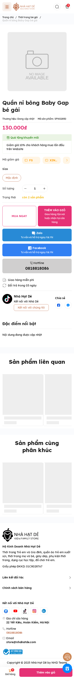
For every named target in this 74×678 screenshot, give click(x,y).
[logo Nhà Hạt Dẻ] (37, 535)
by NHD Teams (57, 662)
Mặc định (12, 178)
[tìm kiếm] (57, 6)
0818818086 (14, 632)
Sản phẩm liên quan (37, 361)
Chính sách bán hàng (17, 588)
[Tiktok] (24, 611)
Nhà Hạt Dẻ (39, 662)
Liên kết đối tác (13, 577)
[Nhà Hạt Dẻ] (24, 6)
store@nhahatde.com (21, 642)
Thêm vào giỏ (46, 672)
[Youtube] (15, 611)
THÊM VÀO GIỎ (54, 216)
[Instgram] (34, 611)
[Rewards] (67, 668)
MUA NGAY (19, 216)
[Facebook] (5, 611)
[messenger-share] (68, 305)
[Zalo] (43, 611)
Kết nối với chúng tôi (31, 307)
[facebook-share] (58, 305)
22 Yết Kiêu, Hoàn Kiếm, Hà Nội (27, 622)
